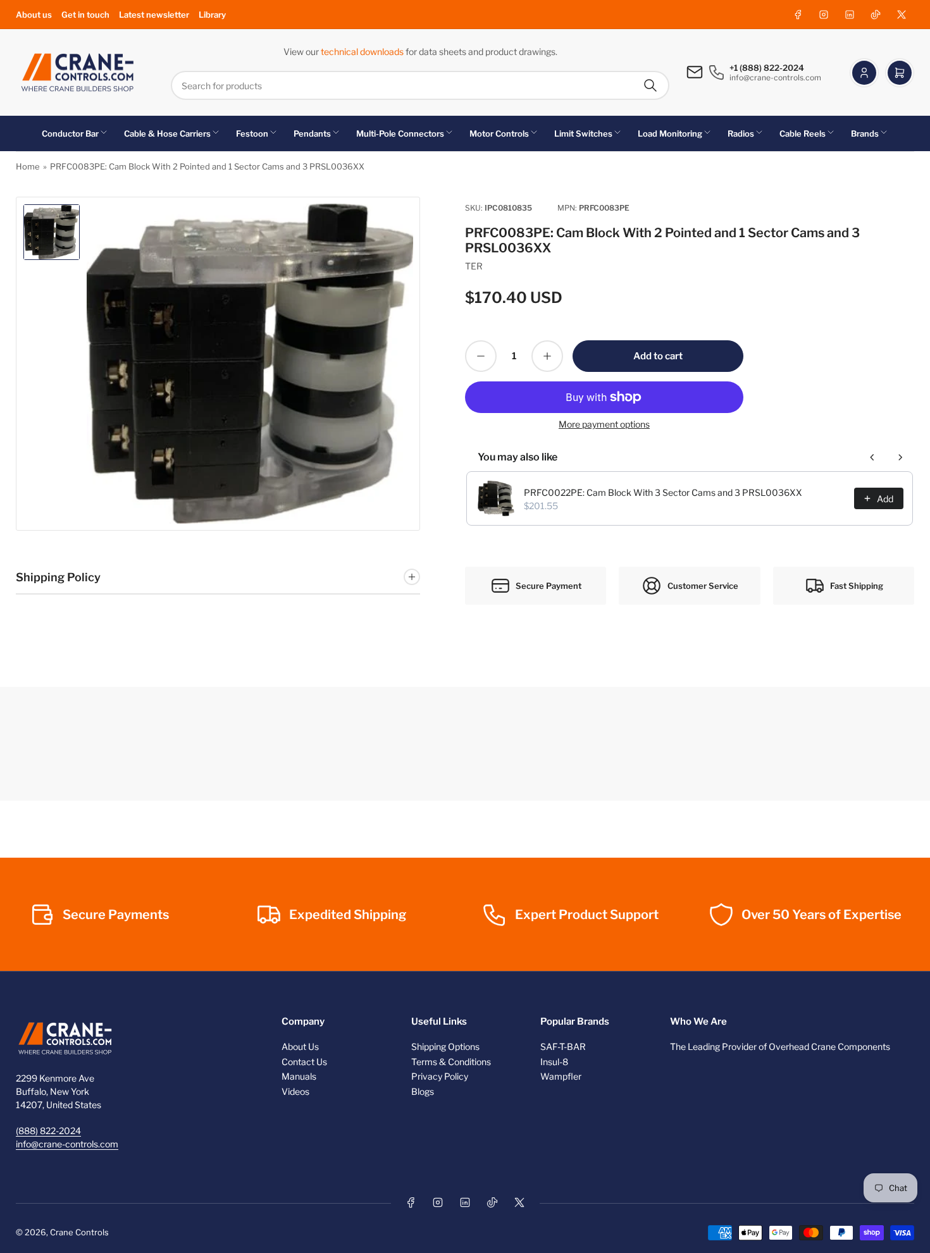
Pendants (312, 133)
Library (212, 14)
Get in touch (85, 14)
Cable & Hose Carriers (167, 133)
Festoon (252, 133)
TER (474, 266)
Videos (295, 1091)
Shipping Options (445, 1046)
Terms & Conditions (451, 1061)
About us (34, 14)
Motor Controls (499, 133)
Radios (741, 133)
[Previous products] (872, 457)
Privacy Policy (439, 1076)
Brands (865, 133)
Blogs (422, 1091)
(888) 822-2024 (48, 1130)
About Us (300, 1046)
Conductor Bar (70, 133)
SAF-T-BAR (563, 1046)
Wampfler (560, 1076)
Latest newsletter (154, 14)
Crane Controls (79, 1232)
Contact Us (304, 1061)
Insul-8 (554, 1061)
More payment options (604, 424)
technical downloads (363, 51)
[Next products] (900, 457)
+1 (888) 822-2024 (766, 68)
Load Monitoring (670, 133)
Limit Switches (583, 133)
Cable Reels (802, 133)
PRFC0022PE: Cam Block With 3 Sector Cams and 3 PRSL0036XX (663, 492)
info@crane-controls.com (67, 1144)
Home (28, 166)
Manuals (299, 1076)
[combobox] (420, 85)
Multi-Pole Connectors (400, 133)
